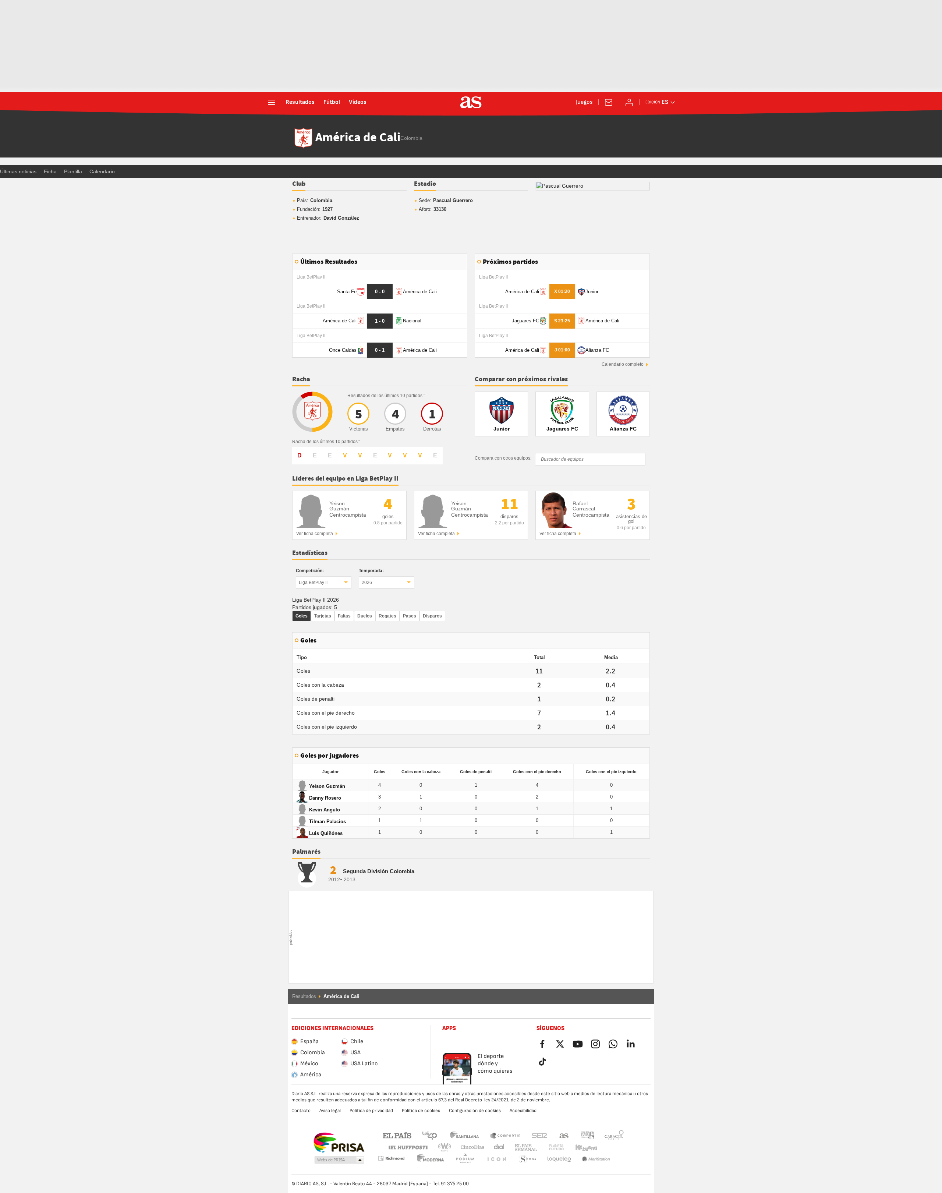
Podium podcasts (430, 1159)
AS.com (564, 1135)
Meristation (559, 1159)
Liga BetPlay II (313, 582)
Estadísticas (309, 553)
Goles (301, 616)
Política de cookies (421, 1111)
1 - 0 (380, 321)
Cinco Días (470, 1147)
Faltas (344, 616)
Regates (387, 616)
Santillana (464, 1135)
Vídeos (357, 102)
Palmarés (306, 852)
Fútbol (331, 102)
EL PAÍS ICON (465, 1159)
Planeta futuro (550, 1147)
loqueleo (527, 1159)
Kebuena (581, 1147)
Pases (409, 616)
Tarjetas (322, 616)
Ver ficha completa (314, 533)
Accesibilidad (523, 1111)
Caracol (614, 1135)
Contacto (301, 1111)
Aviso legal (330, 1111)
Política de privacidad (371, 1111)
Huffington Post (407, 1147)
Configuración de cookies (475, 1111)
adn (588, 1135)
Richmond (611, 1147)
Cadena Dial (497, 1147)
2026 (367, 582)
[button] (339, 1160)
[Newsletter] (608, 102)
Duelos (364, 616)
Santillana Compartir (505, 1135)
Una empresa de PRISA (338, 1143)
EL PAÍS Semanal (524, 1147)
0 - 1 (380, 350)
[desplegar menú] (271, 102)
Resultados (300, 102)
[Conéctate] (629, 102)
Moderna (391, 1158)
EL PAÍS (397, 1135)
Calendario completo (623, 364)
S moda (496, 1159)
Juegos (584, 102)
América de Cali (357, 138)
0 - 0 (380, 291)
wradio (446, 1147)
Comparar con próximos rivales (521, 379)
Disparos (432, 616)
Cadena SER (539, 1135)
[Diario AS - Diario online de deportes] (471, 102)
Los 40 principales (429, 1135)
